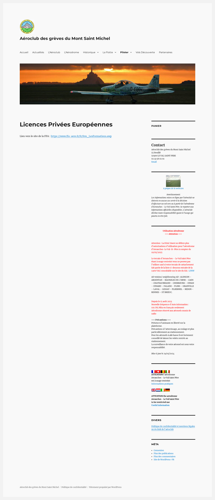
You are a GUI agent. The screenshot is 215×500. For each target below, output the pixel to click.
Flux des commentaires (165, 456)
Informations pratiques (162, 384)
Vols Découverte (145, 52)
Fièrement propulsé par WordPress (105, 487)
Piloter (124, 52)
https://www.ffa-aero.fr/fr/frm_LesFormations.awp (81, 136)
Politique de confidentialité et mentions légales (173, 426)
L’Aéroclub (54, 52)
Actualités (38, 52)
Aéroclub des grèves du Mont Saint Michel (65, 38)
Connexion (159, 450)
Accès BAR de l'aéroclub (162, 429)
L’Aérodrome (71, 52)
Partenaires (165, 52)
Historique (89, 52)
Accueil (24, 52)
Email (154, 162)
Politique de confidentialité (73, 487)
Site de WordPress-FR (164, 459)
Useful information (160, 405)
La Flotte (108, 52)
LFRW (191, 271)
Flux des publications (163, 453)
